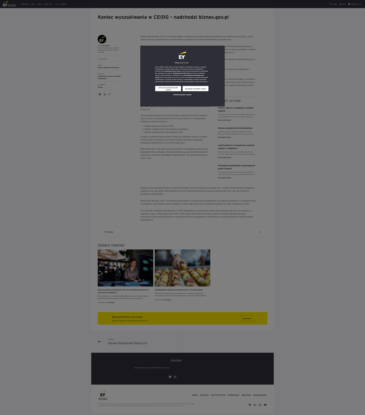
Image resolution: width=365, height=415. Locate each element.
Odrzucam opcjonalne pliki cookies (168, 89)
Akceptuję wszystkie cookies (195, 89)
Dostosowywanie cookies (182, 94)
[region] (182, 76)
